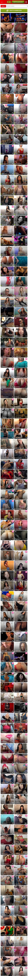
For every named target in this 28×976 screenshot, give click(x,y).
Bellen (3, 6)
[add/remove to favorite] (2, 24)
